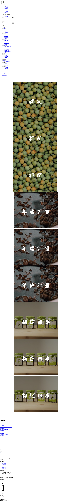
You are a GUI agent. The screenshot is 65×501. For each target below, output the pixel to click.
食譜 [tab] (3, 425)
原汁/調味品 (6, 49)
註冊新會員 (6, 7)
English (5, 38)
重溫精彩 (6, 55)
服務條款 (4, 468)
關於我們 (4, 463)
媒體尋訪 (6, 56)
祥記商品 (6, 40)
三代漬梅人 (6, 32)
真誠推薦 (6, 57)
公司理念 (6, 30)
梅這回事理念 (6, 37)
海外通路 (6, 68)
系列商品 (4, 39)
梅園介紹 (6, 31)
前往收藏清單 (6, 16)
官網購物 (6, 63)
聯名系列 (6, 44)
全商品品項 (4, 45)
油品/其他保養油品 (7, 51)
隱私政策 (4, 467)
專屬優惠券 (6, 11)
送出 (1, 459)
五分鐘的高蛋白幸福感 (4, 434)
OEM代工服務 (7, 61)
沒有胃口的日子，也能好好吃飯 (6, 427)
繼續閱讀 (2, 428)
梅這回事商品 (6, 43)
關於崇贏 (4, 28)
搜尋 (13, 17)
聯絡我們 (4, 60)
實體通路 (6, 67)
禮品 (5, 52)
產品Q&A (6, 65)
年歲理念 (6, 36)
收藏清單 (6, 12)
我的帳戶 (6, 8)
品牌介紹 (4, 33)
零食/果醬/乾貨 (7, 50)
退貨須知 (4, 466)
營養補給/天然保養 (7, 46)
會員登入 (6, 6)
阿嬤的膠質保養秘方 (4, 429)
